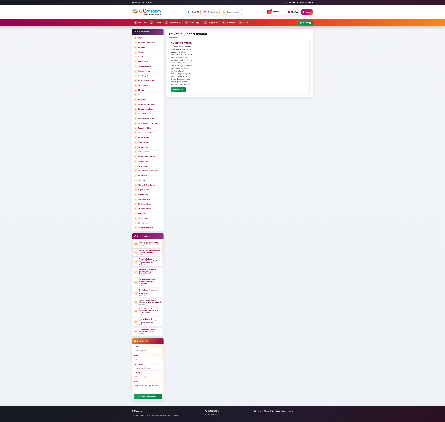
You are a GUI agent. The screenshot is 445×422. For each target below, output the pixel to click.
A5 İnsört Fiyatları (181, 42)
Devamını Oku (178, 90)
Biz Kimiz (257, 411)
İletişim (290, 411)
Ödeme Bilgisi (268, 411)
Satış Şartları (281, 411)
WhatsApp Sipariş (306, 2)
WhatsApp (212, 415)
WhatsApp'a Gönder (149, 396)
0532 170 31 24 (289, 2)
